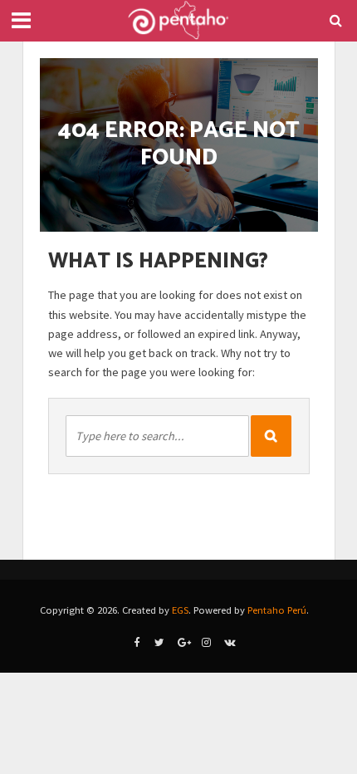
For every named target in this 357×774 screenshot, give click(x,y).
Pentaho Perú (276, 610)
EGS (180, 610)
